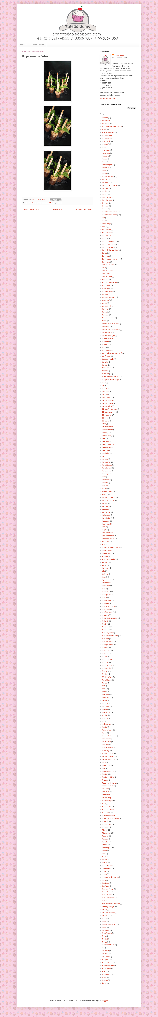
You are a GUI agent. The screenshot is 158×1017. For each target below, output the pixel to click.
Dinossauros (106, 415)
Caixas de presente (109, 297)
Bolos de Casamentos (110, 250)
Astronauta (106, 153)
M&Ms (104, 589)
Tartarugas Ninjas (108, 907)
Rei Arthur (105, 842)
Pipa (103, 768)
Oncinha (105, 709)
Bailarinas (105, 168)
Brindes (105, 280)
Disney (104, 424)
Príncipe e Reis (107, 824)
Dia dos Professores (109, 409)
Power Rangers (107, 801)
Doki (103, 439)
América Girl (106, 138)
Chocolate (105, 327)
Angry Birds (106, 141)
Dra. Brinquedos (108, 444)
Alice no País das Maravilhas (112, 127)
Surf (103, 901)
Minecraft (105, 648)
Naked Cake (106, 680)
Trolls (104, 936)
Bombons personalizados (111, 259)
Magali (104, 597)
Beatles (104, 191)
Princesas (105, 813)
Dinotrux (105, 418)
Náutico (105, 704)
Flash (104, 477)
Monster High (107, 659)
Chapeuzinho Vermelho (110, 324)
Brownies (105, 288)
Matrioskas (106, 609)
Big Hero (105, 203)
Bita (103, 218)
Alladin (104, 130)
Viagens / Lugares (108, 966)
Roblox (104, 851)
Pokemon (105, 789)
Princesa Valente (108, 810)
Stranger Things (107, 889)
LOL (103, 571)
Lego (104, 577)
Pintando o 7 (106, 765)
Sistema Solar (107, 865)
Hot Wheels (106, 542)
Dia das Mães (107, 406)
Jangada (105, 556)
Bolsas (104, 253)
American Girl (107, 135)
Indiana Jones (107, 550)
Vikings (104, 971)
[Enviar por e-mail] (51, 199)
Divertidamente (107, 427)
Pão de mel (106, 833)
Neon (104, 692)
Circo (104, 347)
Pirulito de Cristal (108, 777)
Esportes (105, 456)
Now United (106, 698)
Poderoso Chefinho (109, 783)
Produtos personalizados (111, 818)
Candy (104, 303)
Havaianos (105, 521)
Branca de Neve (107, 271)
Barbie (104, 179)
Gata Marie (106, 506)
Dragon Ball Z (107, 447)
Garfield (105, 503)
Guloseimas (106, 512)
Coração (105, 362)
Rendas (104, 845)
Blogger (105, 1001)
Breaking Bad (107, 277)
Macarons (105, 592)
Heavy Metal (106, 524)
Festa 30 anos (107, 465)
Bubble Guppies (107, 291)
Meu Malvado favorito (110, 636)
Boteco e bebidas (108, 265)
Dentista (105, 394)
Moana (104, 656)
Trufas (104, 942)
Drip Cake (105, 450)
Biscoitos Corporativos (110, 212)
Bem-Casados (107, 200)
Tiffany (104, 918)
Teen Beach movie (108, 913)
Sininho (104, 862)
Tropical (105, 939)
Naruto (104, 683)
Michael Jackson (107, 642)
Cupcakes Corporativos (110, 377)
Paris (104, 733)
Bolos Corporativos (109, 244)
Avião (104, 162)
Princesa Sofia (107, 807)
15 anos (105, 118)
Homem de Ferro (108, 536)
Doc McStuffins (107, 430)
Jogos (104, 565)
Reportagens (106, 848)
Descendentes (107, 397)
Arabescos (106, 150)
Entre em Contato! (38, 45)
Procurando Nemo (108, 815)
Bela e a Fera (106, 197)
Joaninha (105, 562)
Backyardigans (107, 165)
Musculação (106, 668)
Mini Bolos (106, 651)
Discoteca (105, 421)
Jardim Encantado (43, 203)
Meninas (52, 203)
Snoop (104, 874)
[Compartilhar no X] (55, 199)
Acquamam (106, 121)
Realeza (105, 839)
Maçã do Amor (107, 612)
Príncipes (105, 827)
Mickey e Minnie (107, 645)
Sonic (104, 880)
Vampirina (105, 960)
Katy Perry (105, 568)
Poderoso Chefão (108, 786)
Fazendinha (106, 462)
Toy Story (105, 930)
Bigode (104, 209)
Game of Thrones (108, 500)
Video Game (106, 968)
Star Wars (105, 886)
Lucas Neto (106, 586)
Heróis (104, 527)
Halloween (106, 515)
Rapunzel (105, 836)
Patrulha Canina (107, 748)
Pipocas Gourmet (108, 771)
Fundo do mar (107, 492)
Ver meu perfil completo (108, 98)
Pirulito (104, 774)
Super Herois (106, 892)
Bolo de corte (107, 233)
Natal (104, 686)
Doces (34, 203)
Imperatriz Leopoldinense (111, 548)
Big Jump (105, 206)
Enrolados (105, 453)
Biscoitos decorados (109, 215)
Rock (104, 854)
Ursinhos (105, 954)
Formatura (106, 480)
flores (104, 983)
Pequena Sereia (107, 754)
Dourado (105, 442)
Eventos (105, 459)
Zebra (104, 977)
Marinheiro (106, 603)
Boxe (104, 268)
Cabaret (105, 294)
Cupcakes (105, 374)
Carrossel (105, 315)
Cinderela (105, 341)
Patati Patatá (106, 742)
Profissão (105, 821)
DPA (103, 386)
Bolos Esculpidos (108, 247)
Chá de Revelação (108, 336)
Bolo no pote (106, 235)
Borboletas (106, 262)
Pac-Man (105, 718)
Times (104, 921)
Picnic (104, 762)
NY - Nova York (107, 677)
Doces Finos (106, 436)
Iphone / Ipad (106, 553)
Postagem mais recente (31, 209)
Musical (105, 671)
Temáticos (105, 916)
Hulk (103, 545)
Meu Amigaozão (108, 633)
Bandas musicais (108, 177)
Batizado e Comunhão (110, 185)
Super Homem (107, 895)
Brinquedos (106, 286)
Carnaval (105, 309)
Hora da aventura (108, 539)
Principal (23, 45)
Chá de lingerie (107, 338)
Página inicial (57, 209)
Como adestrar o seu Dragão (112, 353)
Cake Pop (105, 300)
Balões (104, 174)
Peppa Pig (105, 751)
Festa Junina (106, 468)
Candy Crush (106, 306)
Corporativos (106, 368)
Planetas (105, 780)
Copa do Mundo (108, 359)
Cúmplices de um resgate (111, 380)
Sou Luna (105, 883)
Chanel (104, 321)
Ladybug (105, 574)
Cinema (105, 344)
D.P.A (104, 383)
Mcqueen (105, 615)
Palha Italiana (106, 724)
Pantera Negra (107, 730)
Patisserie (105, 745)
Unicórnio (105, 951)
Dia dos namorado (109, 412)
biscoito (105, 980)
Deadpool (105, 392)
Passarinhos (106, 739)
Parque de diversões (109, 736)
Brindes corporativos (109, 283)
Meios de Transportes (110, 618)
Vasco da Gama (107, 963)
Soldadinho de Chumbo (110, 877)
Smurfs (104, 871)
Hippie (104, 530)
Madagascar (106, 595)
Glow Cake (106, 509)
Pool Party (105, 792)
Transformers (107, 933)
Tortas (104, 927)
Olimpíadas (106, 706)
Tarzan (104, 910)
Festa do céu (106, 471)
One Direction (107, 712)
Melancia (105, 621)
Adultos (105, 124)
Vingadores (106, 974)
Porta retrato (106, 795)
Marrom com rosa (108, 606)
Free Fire (105, 486)
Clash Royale (106, 350)
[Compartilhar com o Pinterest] (60, 199)
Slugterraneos (107, 868)
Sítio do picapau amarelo (111, 904)
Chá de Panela (107, 333)
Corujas (105, 371)
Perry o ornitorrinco (109, 759)
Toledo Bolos (119, 55)
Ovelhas (105, 715)
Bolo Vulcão (106, 230)
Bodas (104, 227)
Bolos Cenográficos (109, 241)
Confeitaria (106, 356)
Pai (103, 721)
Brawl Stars (106, 274)
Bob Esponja (106, 224)
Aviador (105, 159)
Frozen (104, 489)
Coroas (104, 365)
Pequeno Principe (108, 756)
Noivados (105, 695)
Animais (105, 144)
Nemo (104, 689)
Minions (105, 654)
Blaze (104, 221)
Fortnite (105, 483)
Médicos (105, 674)
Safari (104, 857)
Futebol (104, 495)
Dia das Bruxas (107, 400)
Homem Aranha (107, 533)
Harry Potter (106, 518)
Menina (104, 624)
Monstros (105, 662)
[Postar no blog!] (53, 199)
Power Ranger (107, 798)
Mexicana (105, 639)
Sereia (104, 860)
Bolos (104, 238)
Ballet (104, 171)
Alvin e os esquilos (108, 132)
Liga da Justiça (107, 580)
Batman (105, 188)
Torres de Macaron (109, 924)
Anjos (104, 147)
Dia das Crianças (108, 403)
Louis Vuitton (106, 583)
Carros (104, 312)
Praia (104, 804)
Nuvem (104, 701)
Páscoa (104, 830)
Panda (104, 727)
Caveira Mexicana (108, 318)
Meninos (59, 203)
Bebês (104, 194)
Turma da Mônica (108, 945)
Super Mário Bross (108, 898)
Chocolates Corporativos (111, 330)
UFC (103, 948)
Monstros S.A (107, 665)
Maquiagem (106, 600)
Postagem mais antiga (84, 209)
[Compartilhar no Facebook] (58, 199)
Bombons (105, 256)
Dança (104, 389)
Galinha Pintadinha (108, 497)
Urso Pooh (106, 957)
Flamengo (105, 474)
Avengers (105, 156)
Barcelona (105, 182)
